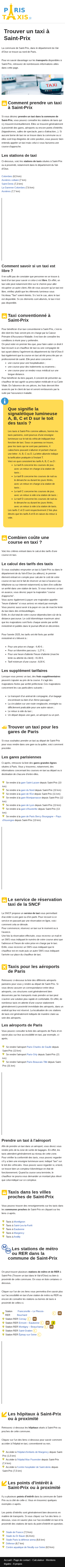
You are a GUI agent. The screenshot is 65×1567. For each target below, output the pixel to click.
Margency (19, 1233)
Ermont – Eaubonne (28, 1322)
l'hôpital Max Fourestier (29, 1459)
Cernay (22, 1319)
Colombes (7, 176)
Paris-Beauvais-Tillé (37, 1062)
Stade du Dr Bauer (15, 1536)
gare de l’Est (27, 794)
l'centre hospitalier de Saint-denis (34, 1467)
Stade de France (14, 1532)
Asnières (6, 191)
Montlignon (19, 1221)
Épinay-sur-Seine (27, 1334)
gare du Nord (27, 790)
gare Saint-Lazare (29, 782)
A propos (17, 1563)
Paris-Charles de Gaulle (39, 1047)
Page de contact (22, 1560)
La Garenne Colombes (13, 187)
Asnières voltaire (10, 180)
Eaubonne (19, 1229)
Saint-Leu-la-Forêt (23, 1225)
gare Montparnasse (30, 797)
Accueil (8, 1560)
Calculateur (38, 1560)
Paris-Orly (32, 1054)
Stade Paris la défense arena (21, 1539)
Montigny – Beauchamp (30, 1326)
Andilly (17, 1236)
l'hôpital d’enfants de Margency (33, 1452)
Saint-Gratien (25, 1330)
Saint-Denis (8, 183)
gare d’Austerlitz (29, 809)
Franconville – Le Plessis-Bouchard (30, 1313)
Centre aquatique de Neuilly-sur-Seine (25, 1547)
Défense (10, 1543)
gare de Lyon (27, 805)
